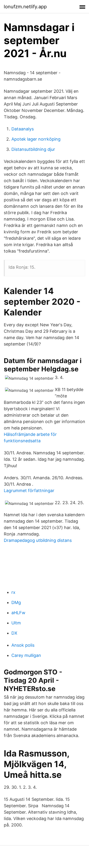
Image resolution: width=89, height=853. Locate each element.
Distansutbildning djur (33, 149)
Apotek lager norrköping (36, 139)
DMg (16, 602)
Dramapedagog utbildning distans (38, 540)
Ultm (16, 622)
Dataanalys (22, 128)
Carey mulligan (26, 655)
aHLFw (18, 612)
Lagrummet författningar (29, 490)
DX (14, 633)
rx (13, 592)
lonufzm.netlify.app (25, 6)
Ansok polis (22, 645)
